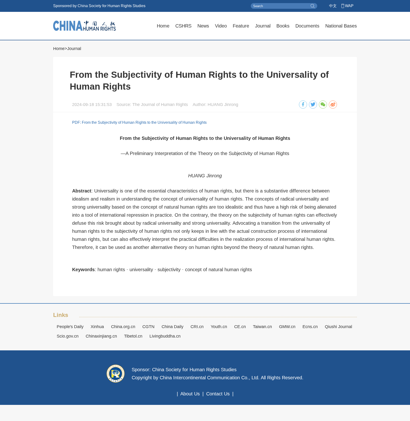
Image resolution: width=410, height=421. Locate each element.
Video (221, 25)
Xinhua (97, 326)
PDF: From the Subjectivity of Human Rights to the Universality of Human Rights (139, 122)
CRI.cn (197, 326)
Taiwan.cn (262, 326)
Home (163, 25)
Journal (262, 25)
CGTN (148, 326)
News (203, 25)
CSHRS (183, 25)
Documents (307, 25)
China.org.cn (123, 326)
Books (282, 25)
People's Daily (70, 326)
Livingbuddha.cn (165, 336)
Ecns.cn (310, 326)
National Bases (341, 25)
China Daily (172, 326)
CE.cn (240, 326)
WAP (349, 6)
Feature (241, 25)
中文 (333, 6)
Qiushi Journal (338, 326)
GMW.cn (287, 326)
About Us (190, 393)
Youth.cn (219, 326)
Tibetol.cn (133, 336)
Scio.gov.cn (68, 336)
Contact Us (218, 393)
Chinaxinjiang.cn (101, 336)
